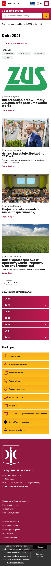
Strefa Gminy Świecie (10, 513)
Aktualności (25, 54)
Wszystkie (9, 54)
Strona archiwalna (9, 537)
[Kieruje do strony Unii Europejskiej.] (32, 3)
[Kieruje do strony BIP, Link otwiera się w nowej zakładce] (40, 4)
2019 (10, 337)
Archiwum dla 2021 (24, 24)
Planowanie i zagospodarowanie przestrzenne (28, 414)
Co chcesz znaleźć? (13, 11)
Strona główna (8, 24)
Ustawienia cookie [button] (40, 555)
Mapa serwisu (7, 533)
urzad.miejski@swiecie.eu (18, 486)
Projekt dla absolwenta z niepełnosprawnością (25, 211)
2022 (10, 325)
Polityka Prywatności (10, 522)
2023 (10, 318)
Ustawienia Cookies (10, 526)
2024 (10, 312)
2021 (10, 331)
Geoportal (13, 406)
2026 (10, 299)
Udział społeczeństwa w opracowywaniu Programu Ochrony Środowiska (25, 263)
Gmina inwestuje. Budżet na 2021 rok (23, 155)
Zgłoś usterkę (14, 356)
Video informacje (16, 397)
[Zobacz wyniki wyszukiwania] (46, 16)
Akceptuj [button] (40, 547)
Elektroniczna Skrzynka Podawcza (15, 501)
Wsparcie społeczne (17, 389)
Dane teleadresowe (10, 505)
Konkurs (40, 54)
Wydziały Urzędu (8, 509)
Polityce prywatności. (15, 563)
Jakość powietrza (16, 373)
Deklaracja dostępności (11, 530)
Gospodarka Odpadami (18, 364)
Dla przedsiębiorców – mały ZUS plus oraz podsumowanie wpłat (24, 103)
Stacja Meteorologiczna (19, 422)
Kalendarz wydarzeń (17, 430)
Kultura (8, 58)
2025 (10, 305)
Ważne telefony (15, 381)
